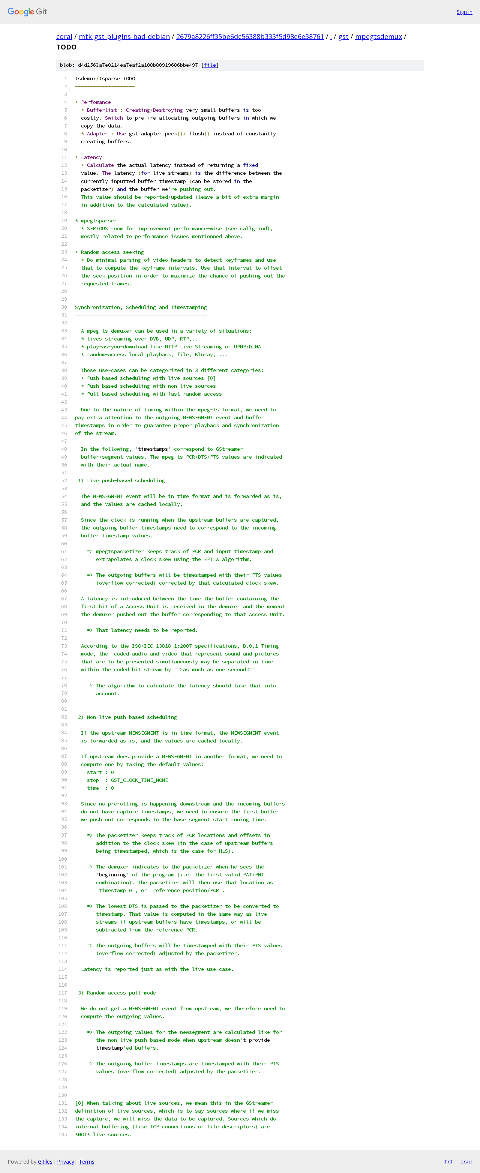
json (466, 1161)
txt (448, 1161)
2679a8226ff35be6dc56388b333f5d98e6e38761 (250, 36)
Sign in (464, 11)
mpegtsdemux (378, 36)
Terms (86, 1161)
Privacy (65, 1161)
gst (343, 36)
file (210, 65)
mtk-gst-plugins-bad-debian (124, 36)
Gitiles (45, 1161)
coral (64, 36)
